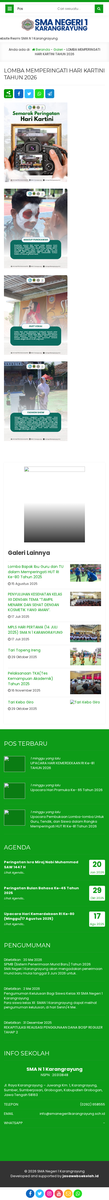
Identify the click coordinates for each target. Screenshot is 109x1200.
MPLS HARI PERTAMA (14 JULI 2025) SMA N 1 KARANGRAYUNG (35, 629)
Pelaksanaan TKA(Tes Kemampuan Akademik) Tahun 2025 (30, 678)
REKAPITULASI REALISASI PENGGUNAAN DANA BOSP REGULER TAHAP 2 (53, 1030)
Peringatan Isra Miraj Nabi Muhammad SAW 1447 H (41, 864)
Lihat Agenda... (14, 872)
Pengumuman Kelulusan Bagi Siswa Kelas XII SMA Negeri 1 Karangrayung (53, 996)
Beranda (42, 49)
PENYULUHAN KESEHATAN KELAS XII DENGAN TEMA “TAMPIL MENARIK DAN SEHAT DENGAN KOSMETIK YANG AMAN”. (35, 602)
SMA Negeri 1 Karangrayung (61, 1171)
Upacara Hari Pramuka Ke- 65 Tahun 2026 (66, 789)
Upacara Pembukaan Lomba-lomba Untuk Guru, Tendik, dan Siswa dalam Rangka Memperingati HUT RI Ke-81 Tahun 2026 (67, 821)
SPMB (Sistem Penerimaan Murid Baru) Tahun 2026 (47, 964)
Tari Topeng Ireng (24, 650)
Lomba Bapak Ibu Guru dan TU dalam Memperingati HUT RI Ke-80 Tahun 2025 (35, 572)
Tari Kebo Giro (21, 702)
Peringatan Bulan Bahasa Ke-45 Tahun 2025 (41, 890)
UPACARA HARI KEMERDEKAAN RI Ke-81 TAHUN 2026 (62, 765)
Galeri (58, 49)
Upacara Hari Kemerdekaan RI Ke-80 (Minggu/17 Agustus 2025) (39, 916)
